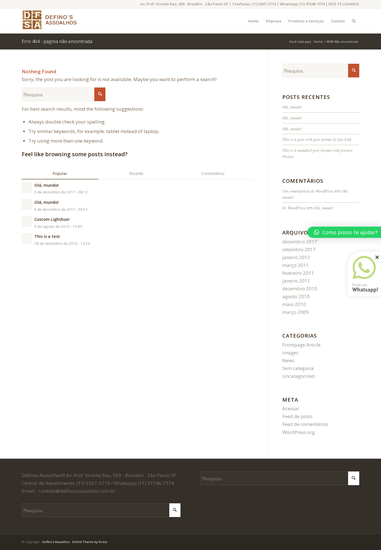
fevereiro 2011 (298, 273)
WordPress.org (298, 432)
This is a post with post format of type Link (316, 139)
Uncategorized (298, 376)
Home (318, 41)
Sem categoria (298, 368)
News (288, 360)
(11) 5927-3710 (264, 3)
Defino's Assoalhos (55, 542)
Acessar (290, 408)
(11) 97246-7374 (311, 3)
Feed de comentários (305, 424)
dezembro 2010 (299, 288)
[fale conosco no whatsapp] (362, 299)
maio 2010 (294, 304)
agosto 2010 (296, 296)
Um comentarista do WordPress (308, 191)
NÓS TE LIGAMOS (344, 3)
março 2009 (295, 312)
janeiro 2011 (296, 281)
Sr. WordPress (294, 207)
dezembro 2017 (299, 241)
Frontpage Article (301, 345)
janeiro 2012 (296, 257)
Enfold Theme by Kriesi (89, 542)
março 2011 (295, 265)
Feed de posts (297, 416)
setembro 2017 (299, 249)
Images (290, 352)
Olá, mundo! (292, 107)
